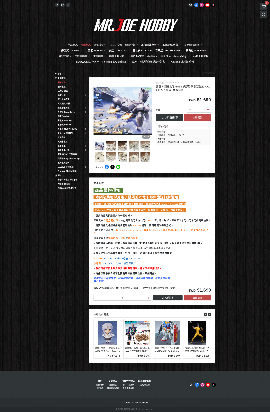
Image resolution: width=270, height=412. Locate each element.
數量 (158, 109)
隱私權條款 (145, 385)
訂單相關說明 (113, 388)
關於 (100, 381)
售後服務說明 (128, 388)
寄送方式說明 (128, 385)
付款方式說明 (128, 381)
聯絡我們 (100, 385)
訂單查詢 (113, 385)
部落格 (100, 388)
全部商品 (112, 381)
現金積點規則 (144, 381)
